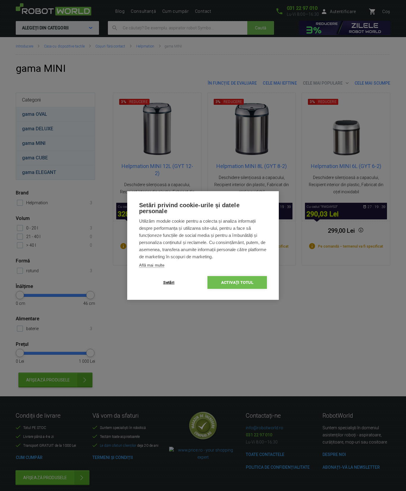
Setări (168, 282)
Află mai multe (151, 265)
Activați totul (237, 282)
